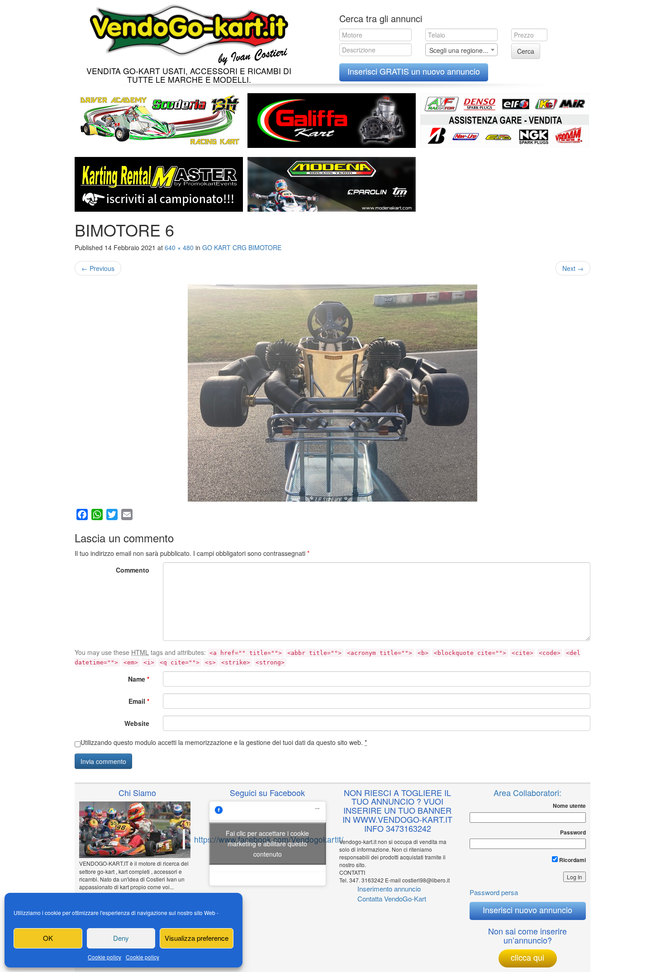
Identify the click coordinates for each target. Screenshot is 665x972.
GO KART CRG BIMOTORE (241, 247)
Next (573, 268)
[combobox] (461, 49)
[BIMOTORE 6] (332, 393)
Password (573, 832)
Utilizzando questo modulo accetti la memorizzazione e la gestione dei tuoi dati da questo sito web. (224, 742)
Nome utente (569, 806)
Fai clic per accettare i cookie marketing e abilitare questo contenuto (267, 843)
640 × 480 (179, 247)
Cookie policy (104, 957)
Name (138, 678)
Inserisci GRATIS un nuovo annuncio (413, 71)
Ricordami (572, 860)
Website (136, 723)
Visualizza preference (196, 938)
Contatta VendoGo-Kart (391, 898)
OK (48, 938)
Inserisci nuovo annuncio (527, 909)
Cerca (525, 51)
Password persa (494, 892)
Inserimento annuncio (389, 888)
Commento (132, 569)
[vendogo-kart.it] (186, 32)
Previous (97, 268)
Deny (121, 938)
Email (138, 701)
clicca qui (527, 957)
